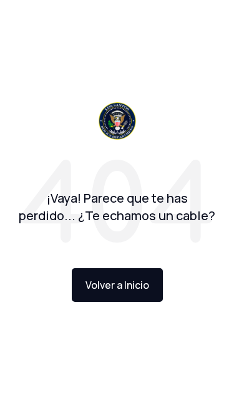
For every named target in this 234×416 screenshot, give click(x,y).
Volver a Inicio (117, 285)
